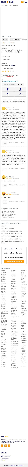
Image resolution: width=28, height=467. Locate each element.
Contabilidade (14, 299)
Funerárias (23, 318)
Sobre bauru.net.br (6, 456)
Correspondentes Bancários (15, 317)
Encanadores (24, 270)
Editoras (13, 355)
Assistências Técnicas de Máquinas (4, 321)
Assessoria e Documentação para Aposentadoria (4, 311)
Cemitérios (13, 276)
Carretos (3, 366)
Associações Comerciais (4, 325)
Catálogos (13, 273)
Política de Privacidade (20, 465)
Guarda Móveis (22, 326)
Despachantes (14, 345)
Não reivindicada (24, 39)
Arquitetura (3, 302)
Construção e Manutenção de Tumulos (14, 295)
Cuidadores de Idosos (13, 326)
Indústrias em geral (23, 351)
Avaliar (7, 95)
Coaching (13, 283)
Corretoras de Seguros (13, 320)
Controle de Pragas (13, 302)
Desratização (14, 349)
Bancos (2, 346)
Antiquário (3, 294)
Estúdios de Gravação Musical (23, 295)
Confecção (13, 291)
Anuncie (4, 460)
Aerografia (3, 272)
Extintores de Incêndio (23, 300)
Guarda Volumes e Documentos (24, 333)
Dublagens (13, 353)
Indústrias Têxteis (23, 354)
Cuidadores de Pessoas (13, 329)
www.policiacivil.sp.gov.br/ (10, 81)
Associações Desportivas (4, 328)
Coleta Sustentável (13, 286)
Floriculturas (24, 310)
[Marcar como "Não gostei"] (6, 39)
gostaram (22, 142)
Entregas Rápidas (23, 282)
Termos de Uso (12, 465)
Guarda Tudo (22, 329)
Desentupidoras (14, 343)
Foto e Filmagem (23, 313)
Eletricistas (13, 357)
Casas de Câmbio (13, 271)
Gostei (4, 143)
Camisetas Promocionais (4, 356)
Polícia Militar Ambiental (7, 228)
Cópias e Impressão (13, 314)
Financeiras (23, 308)
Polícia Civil (4, 226)
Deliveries (13, 333)
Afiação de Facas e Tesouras (3, 276)
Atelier (2, 331)
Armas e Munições (3, 299)
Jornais (22, 364)
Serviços (3, 270)
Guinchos (23, 336)
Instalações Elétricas (23, 357)
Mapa (20, 90)
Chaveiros (13, 281)
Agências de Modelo (3, 289)
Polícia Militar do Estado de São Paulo (11, 231)
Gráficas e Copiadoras (23, 322)
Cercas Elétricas (13, 278)
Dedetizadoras (14, 331)
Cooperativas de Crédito (14, 307)
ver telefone (12, 65)
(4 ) (11, 42)
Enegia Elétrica (22, 273)
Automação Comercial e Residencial (4, 341)
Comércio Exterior (13, 289)
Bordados (3, 353)
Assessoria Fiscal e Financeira (3, 317)
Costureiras (13, 323)
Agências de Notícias (3, 292)
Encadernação (14, 367)
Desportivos (13, 347)
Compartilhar (15, 39)
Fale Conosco (5, 458)
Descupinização (14, 341)
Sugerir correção (20, 95)
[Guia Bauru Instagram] (9, 445)
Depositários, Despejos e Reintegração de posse (14, 337)
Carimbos (3, 362)
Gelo (22, 320)
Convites (13, 304)
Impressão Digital (23, 347)
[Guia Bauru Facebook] (2, 445)
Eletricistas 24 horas (13, 360)
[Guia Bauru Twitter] (6, 445)
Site (7, 90)
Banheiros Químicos (3, 349)
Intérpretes (23, 360)
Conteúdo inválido (14, 142)
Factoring (23, 303)
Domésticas (13, 351)
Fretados (23, 316)
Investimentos (24, 362)
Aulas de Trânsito (3, 334)
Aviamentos (3, 344)
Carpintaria (3, 364)
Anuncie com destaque (14, 261)
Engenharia (23, 276)
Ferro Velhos (22, 306)
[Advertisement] (14, 21)
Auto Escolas (3, 337)
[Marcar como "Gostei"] (3, 39)
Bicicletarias (4, 351)
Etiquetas (23, 298)
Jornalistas (23, 366)
